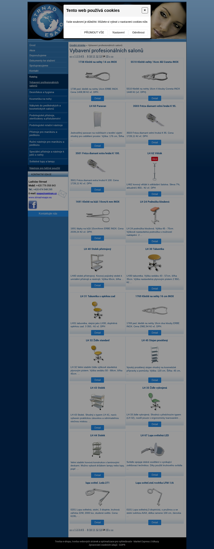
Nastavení (119, 32)
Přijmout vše (94, 32)
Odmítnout (138, 32)
